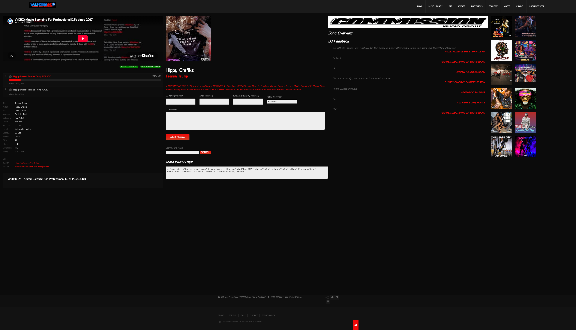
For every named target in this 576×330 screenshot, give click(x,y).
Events (461, 6)
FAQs (243, 315)
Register (232, 315)
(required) (174, 96)
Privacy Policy (268, 315)
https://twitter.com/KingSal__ (27, 163)
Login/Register (537, 6)
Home (419, 6)
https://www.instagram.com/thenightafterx (32, 167)
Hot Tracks (477, 6)
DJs (450, 6)
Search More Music (174, 148)
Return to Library (129, 67)
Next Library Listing (150, 67)
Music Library (435, 6)
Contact (253, 315)
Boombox (493, 6)
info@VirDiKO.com (295, 297)
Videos (507, 6)
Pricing (519, 6)
